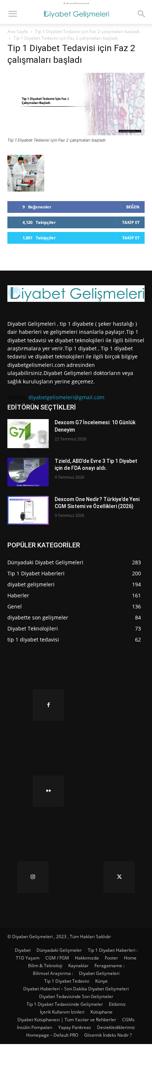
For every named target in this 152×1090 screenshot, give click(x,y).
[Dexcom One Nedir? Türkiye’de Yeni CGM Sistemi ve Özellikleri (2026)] (28, 510)
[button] (12, 14)
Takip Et (130, 222)
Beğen (132, 207)
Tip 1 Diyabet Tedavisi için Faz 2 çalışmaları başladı (87, 31)
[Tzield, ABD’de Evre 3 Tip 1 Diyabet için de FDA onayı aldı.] (28, 472)
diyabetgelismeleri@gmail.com (66, 397)
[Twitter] (119, 877)
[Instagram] (32, 877)
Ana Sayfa (17, 31)
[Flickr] (48, 791)
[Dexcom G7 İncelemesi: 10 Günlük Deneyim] (28, 433)
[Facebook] (48, 705)
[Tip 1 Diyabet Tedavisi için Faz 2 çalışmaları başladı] (76, 133)
